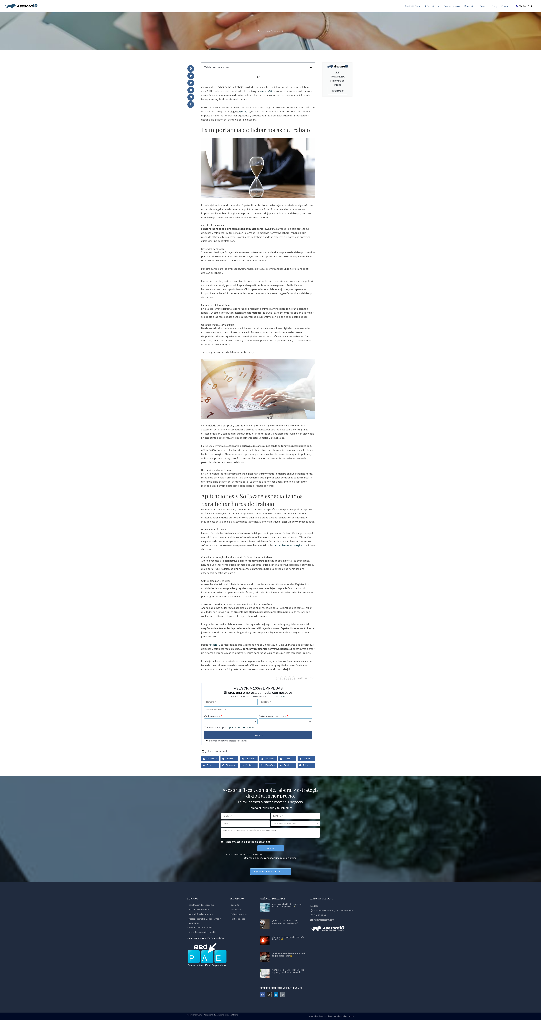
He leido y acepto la (230, 727)
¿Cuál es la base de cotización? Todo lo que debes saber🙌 (289, 954)
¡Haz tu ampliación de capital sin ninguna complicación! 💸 (286, 905)
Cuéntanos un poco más (272, 716)
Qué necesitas (212, 716)
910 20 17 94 (525, 6)
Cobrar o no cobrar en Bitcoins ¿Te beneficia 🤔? (288, 938)
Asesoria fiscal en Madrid (227, 1015)
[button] (437, 6)
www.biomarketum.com (344, 1016)
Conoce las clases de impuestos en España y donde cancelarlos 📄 (288, 971)
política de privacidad (241, 727)
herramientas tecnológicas (289, 545)
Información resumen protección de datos (228, 740)
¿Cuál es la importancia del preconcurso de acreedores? (285, 921)
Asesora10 (266, 91)
